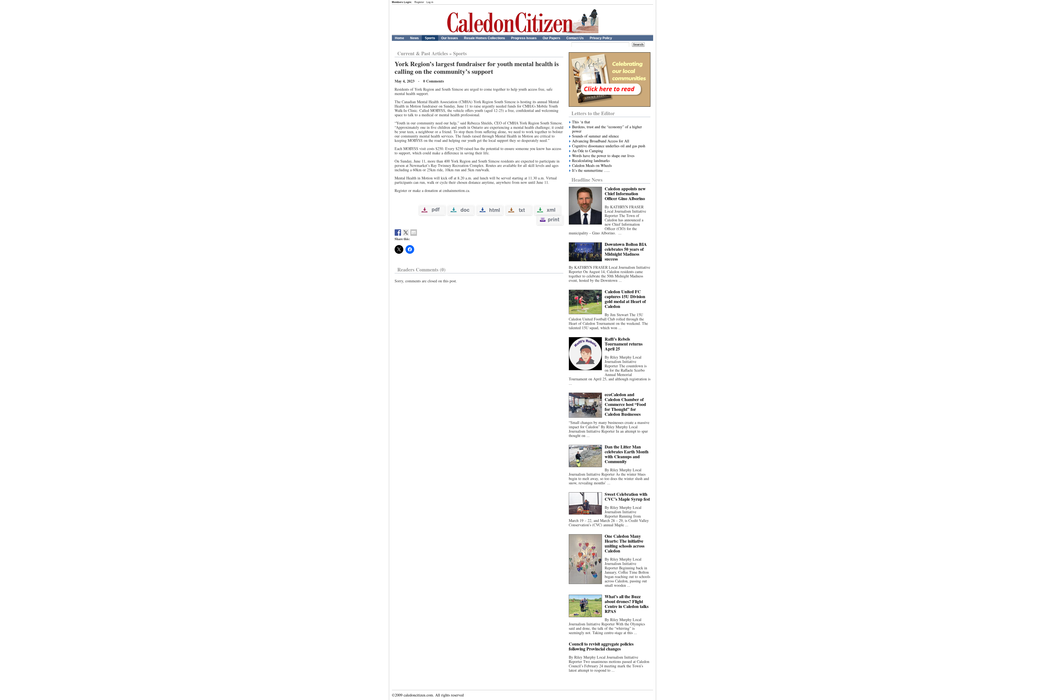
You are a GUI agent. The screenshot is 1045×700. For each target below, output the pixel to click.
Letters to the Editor (593, 113)
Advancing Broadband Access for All (600, 141)
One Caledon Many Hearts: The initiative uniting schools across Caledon (624, 543)
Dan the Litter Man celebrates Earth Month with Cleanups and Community (626, 454)
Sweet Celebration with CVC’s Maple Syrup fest (627, 496)
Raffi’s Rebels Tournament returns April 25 (624, 344)
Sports (430, 38)
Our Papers (551, 38)
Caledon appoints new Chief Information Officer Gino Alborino (625, 193)
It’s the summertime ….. (591, 170)
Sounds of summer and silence (595, 136)
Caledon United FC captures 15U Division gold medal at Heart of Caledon (625, 298)
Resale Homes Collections (484, 38)
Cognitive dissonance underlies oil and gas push (608, 146)
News (414, 38)
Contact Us (575, 38)
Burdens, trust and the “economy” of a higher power (607, 129)
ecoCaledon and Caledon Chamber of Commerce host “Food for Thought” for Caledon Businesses (625, 404)
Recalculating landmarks (591, 160)
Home (399, 38)
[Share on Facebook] (398, 232)
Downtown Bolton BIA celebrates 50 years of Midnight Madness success (626, 251)
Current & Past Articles (422, 53)
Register (419, 2)
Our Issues (449, 38)
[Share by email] (413, 232)
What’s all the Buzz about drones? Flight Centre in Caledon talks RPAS (626, 603)
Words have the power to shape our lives (603, 156)
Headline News (587, 179)
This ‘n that (581, 122)
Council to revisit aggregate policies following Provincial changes (601, 646)
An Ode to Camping (587, 151)
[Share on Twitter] (405, 232)
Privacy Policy (601, 38)
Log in (429, 2)
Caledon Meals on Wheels (592, 165)
